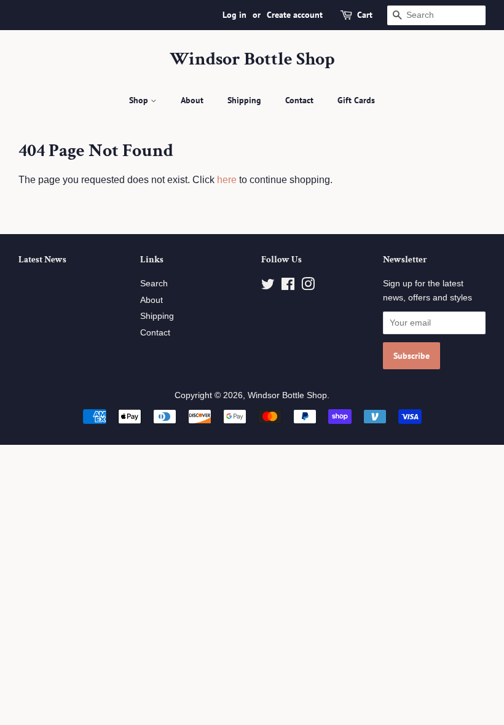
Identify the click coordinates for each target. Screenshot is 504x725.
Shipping (244, 100)
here (227, 179)
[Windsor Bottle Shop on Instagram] (308, 286)
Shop (140, 100)
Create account (295, 14)
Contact (299, 100)
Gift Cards (356, 100)
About (192, 100)
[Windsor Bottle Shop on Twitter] (268, 286)
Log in (234, 14)
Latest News (42, 259)
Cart (364, 14)
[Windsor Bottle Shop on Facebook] (288, 286)
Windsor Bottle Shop (252, 60)
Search (154, 283)
